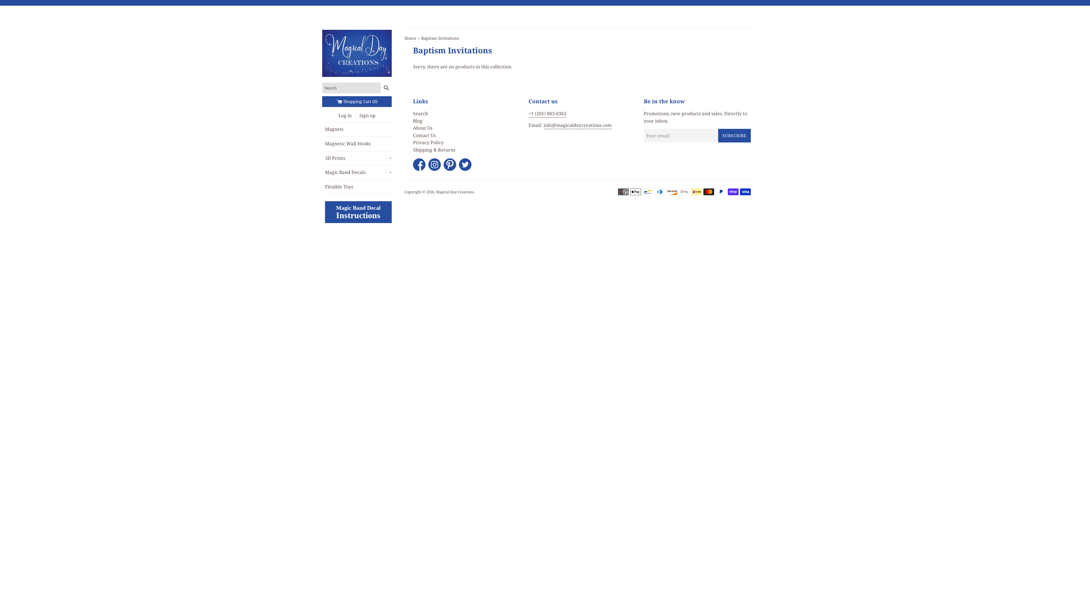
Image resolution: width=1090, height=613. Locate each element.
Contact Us (424, 135)
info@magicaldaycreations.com (578, 125)
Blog (417, 121)
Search (420, 113)
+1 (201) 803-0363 (547, 113)
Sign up (367, 115)
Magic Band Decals (358, 172)
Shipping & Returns (434, 150)
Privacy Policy (428, 142)
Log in (345, 115)
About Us (422, 128)
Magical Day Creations (455, 191)
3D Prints (358, 158)
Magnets (334, 129)
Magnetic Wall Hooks (348, 143)
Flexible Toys (339, 187)
